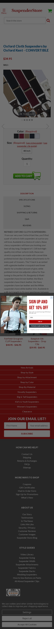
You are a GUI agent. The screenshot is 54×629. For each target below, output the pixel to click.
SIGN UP (40, 322)
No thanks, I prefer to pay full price (40, 325)
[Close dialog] (51, 297)
